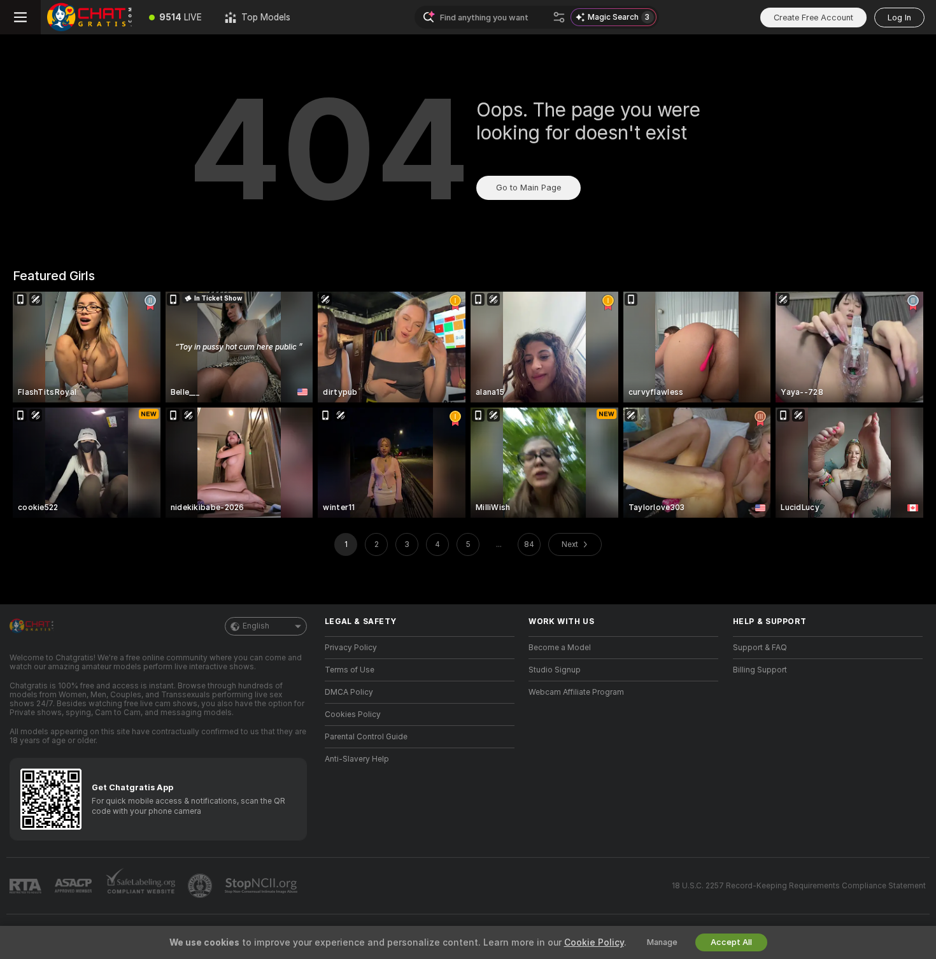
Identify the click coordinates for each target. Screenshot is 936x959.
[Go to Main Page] (89, 17)
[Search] (559, 17)
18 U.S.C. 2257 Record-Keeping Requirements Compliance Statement (799, 885)
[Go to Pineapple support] (201, 886)
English (256, 626)
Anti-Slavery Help (357, 759)
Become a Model (559, 647)
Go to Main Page (528, 187)
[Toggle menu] (20, 17)
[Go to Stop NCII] (262, 885)
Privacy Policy (351, 647)
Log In (899, 17)
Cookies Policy (353, 714)
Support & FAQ (760, 647)
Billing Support (760, 669)
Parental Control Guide (366, 736)
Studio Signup (554, 669)
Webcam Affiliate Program (576, 692)
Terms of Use (349, 669)
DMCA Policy (349, 692)
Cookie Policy (594, 942)
